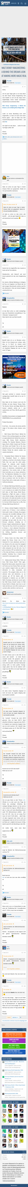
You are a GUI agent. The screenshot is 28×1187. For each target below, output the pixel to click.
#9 (25, 623)
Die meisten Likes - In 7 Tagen (10, 1127)
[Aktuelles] (18, 3)
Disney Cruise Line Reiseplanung (12, 1067)
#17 (25, 903)
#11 (25, 687)
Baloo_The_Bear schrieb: (9, 204)
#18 (25, 920)
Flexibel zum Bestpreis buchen (13, 1035)
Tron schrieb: (6, 989)
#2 (25, 184)
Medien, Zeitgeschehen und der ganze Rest (15, 1097)
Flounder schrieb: (7, 751)
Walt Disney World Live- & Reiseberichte (14, 1082)
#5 (25, 304)
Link (24, 800)
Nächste (15, 1017)
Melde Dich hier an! (14, 52)
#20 (25, 986)
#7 (25, 391)
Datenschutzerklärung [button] (9, 1180)
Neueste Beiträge (7, 1059)
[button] (25, 3)
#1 (25, 86)
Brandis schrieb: (7, 639)
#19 (25, 952)
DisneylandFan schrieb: (9, 792)
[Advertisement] (14, 21)
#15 (25, 847)
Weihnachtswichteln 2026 (11, 1093)
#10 (25, 636)
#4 (25, 265)
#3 (25, 201)
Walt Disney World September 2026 (14, 1070)
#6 (25, 337)
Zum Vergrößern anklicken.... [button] (14, 763)
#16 (25, 862)
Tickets (14, 1041)
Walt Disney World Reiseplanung (12, 1074)
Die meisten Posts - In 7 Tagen (10, 1102)
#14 (25, 788)
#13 (25, 747)
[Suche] (21, 3)
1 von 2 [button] (9, 1017)
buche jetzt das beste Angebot (14, 1052)
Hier (3, 877)
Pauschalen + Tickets (14, 1046)
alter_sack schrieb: (7, 865)
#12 (25, 705)
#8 (25, 598)
